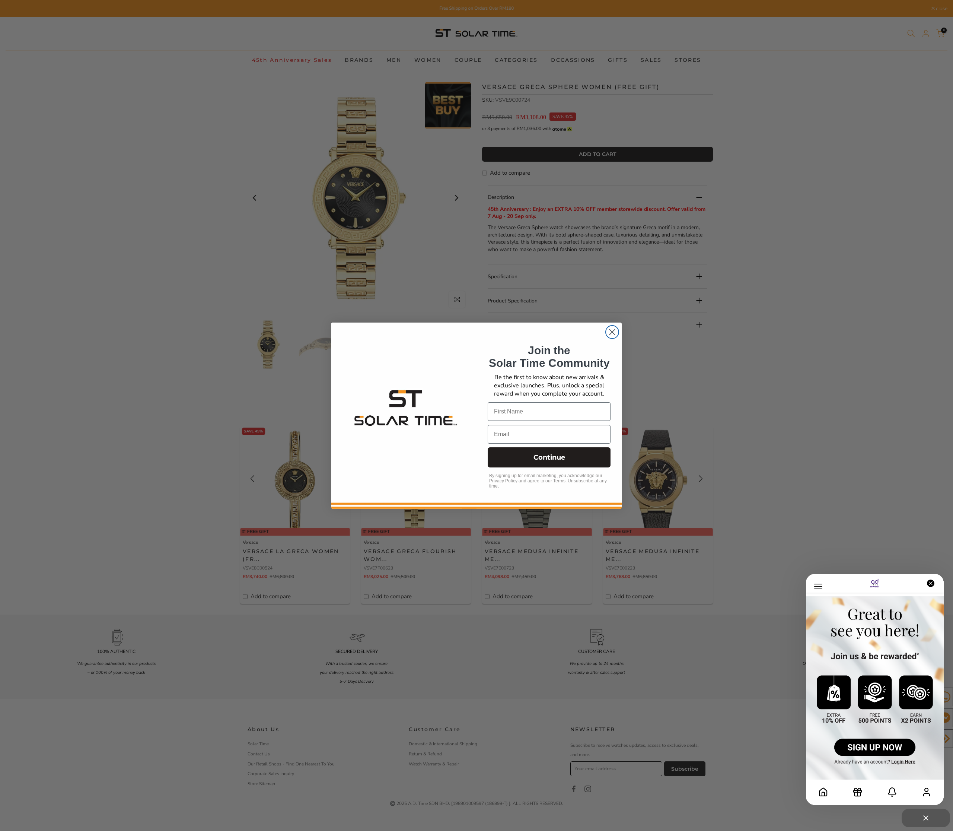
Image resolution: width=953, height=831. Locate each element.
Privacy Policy (503, 480)
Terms (559, 480)
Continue (549, 457)
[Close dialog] (612, 332)
